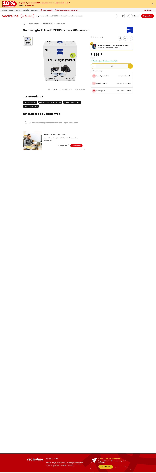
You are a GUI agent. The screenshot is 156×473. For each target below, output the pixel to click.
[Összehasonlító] (125, 38)
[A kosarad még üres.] (123, 16)
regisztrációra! (29, 5)
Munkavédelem (34, 23)
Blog (11, 10)
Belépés (135, 16)
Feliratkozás (105, 467)
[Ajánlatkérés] (120, 38)
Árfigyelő (54, 89)
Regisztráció (147, 16)
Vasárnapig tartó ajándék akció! (108, 47)
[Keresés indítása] (38, 16)
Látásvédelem (47, 23)
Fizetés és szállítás (22, 10)
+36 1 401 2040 (48, 10)
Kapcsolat (34, 10)
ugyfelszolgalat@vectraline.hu (67, 10)
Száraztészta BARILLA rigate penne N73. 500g (113, 45)
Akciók (4, 10)
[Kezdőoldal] (24, 23)
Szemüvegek (61, 23)
